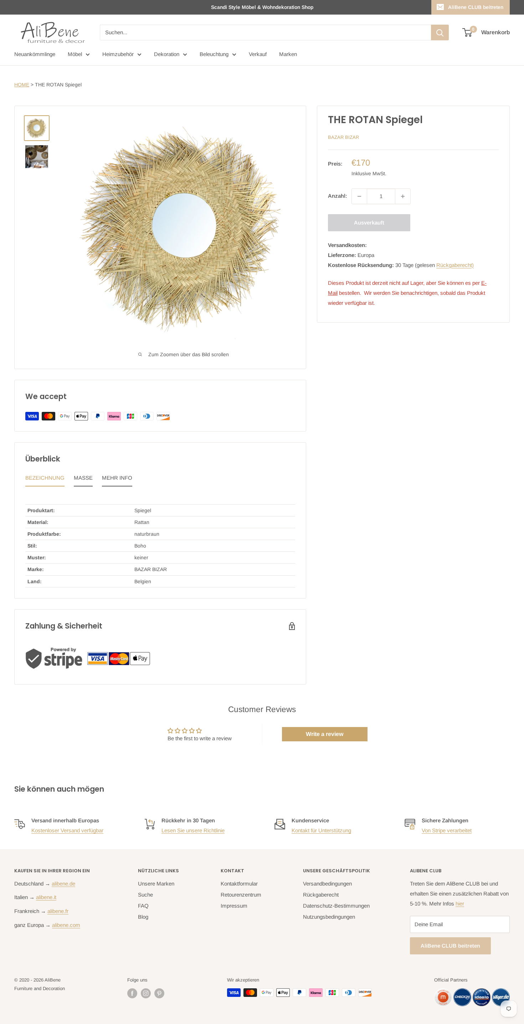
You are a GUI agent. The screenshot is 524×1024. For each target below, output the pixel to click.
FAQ (143, 906)
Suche (145, 895)
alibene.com (66, 925)
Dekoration (166, 54)
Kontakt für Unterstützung (321, 830)
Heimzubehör (118, 54)
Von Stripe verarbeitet (447, 830)
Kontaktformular (239, 884)
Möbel (75, 54)
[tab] (45, 479)
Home (21, 84)
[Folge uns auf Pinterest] (159, 993)
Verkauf (258, 54)
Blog (143, 917)
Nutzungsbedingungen (329, 917)
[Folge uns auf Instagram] (146, 993)
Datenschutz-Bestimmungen (336, 906)
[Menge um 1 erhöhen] (402, 196)
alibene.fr (57, 911)
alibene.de (63, 884)
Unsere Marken (156, 884)
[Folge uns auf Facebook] (132, 993)
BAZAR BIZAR (343, 137)
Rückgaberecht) (455, 265)
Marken (288, 54)
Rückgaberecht (321, 895)
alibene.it (46, 897)
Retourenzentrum (241, 895)
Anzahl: (337, 196)
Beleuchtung (214, 54)
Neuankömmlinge (34, 54)
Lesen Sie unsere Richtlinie (193, 830)
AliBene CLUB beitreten (475, 7)
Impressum (234, 906)
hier (460, 904)
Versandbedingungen (327, 884)
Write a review (324, 734)
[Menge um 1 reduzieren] (359, 196)
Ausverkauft (369, 223)
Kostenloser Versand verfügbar (67, 830)
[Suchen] (440, 32)
